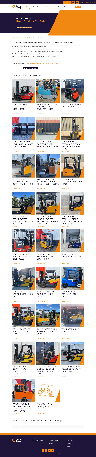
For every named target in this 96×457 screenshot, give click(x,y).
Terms (68, 446)
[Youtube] (77, 2)
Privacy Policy (70, 444)
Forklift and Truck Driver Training (55, 442)
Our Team (69, 440)
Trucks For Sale (45, 7)
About (71, 6)
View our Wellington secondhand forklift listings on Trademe (44, 63)
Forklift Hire (52, 7)
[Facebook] (65, 2)
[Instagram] (73, 2)
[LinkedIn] (69, 2)
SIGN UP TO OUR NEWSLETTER (87, 2)
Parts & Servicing (53, 440)
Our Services (59, 7)
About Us (69, 438)
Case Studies (70, 441)
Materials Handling (28, 7)
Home (13, 37)
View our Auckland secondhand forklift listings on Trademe (43, 61)
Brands (65, 6)
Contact (78, 6)
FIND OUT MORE (16, 113)
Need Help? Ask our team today (24, 27)
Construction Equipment (36, 7)
